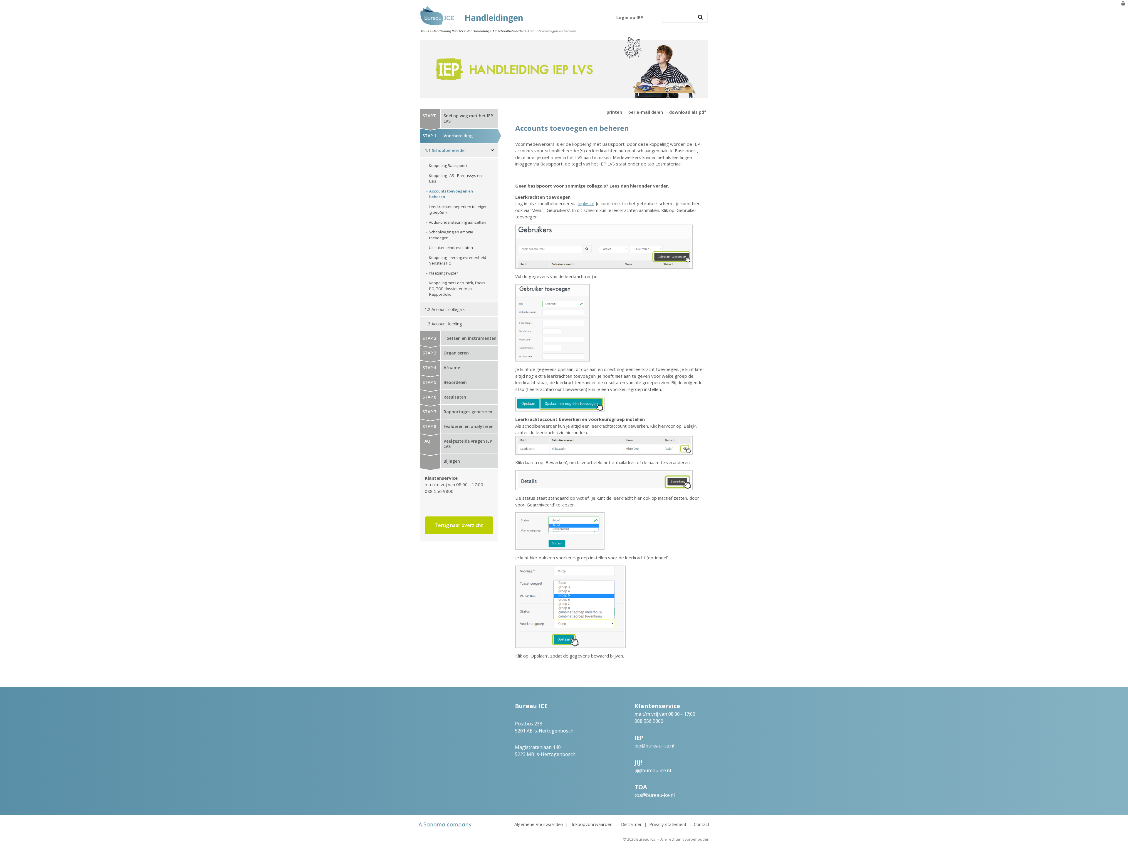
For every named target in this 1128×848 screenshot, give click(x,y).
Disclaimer (631, 824)
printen (614, 112)
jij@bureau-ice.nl (652, 770)
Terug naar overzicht (459, 525)
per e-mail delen (645, 112)
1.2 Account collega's (445, 309)
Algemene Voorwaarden (538, 824)
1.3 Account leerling (443, 324)
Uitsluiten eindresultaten (451, 247)
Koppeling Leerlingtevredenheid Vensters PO (457, 260)
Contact (701, 824)
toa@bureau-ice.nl (654, 795)
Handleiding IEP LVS (447, 31)
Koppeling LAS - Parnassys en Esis (455, 178)
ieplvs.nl (586, 203)
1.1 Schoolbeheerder (508, 31)
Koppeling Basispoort (448, 165)
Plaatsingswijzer (443, 273)
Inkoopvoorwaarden (592, 824)
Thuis (424, 31)
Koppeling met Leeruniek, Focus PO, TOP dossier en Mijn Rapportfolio (457, 288)
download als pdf (687, 112)
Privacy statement (667, 824)
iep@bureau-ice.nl (654, 745)
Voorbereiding (477, 31)
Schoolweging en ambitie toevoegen (451, 234)
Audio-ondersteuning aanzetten (457, 222)
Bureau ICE (646, 839)
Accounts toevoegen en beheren (451, 194)
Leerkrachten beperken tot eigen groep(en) (458, 209)
